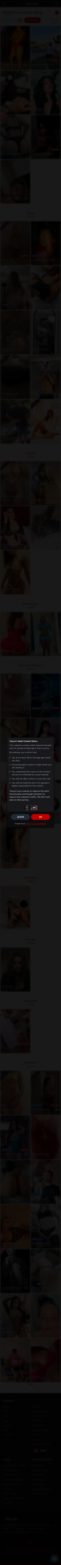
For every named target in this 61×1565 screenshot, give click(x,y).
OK (40, 817)
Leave (20, 817)
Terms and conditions (36, 823)
